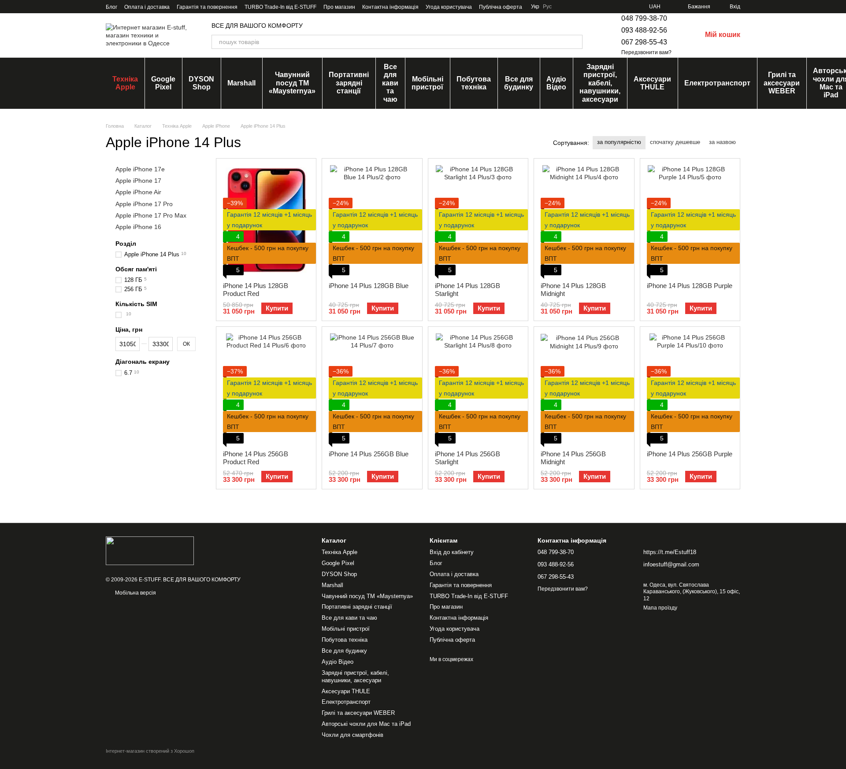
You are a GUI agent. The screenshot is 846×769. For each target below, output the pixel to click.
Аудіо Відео (556, 83)
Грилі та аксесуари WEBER (782, 83)
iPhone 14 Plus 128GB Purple (689, 285)
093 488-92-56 (644, 30)
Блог (111, 7)
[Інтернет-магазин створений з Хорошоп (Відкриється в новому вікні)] (150, 758)
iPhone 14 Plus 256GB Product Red (255, 458)
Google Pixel (163, 83)
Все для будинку (518, 83)
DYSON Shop (201, 83)
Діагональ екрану (142, 361)
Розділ (125, 243)
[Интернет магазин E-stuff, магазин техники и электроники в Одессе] (150, 550)
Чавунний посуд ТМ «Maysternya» (292, 83)
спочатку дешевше (675, 142)
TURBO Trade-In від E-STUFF (280, 7)
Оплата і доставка (147, 7)
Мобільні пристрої (427, 83)
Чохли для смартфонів (352, 735)
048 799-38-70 (644, 18)
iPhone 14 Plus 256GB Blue (368, 454)
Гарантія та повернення (207, 7)
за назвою (722, 142)
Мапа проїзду (660, 608)
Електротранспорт (717, 83)
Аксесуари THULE (652, 83)
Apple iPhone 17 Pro (144, 203)
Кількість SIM (136, 303)
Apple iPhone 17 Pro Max (150, 214)
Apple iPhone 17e (140, 169)
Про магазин (339, 7)
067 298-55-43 (644, 42)
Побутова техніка (473, 83)
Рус (547, 6)
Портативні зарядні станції (349, 83)
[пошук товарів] (575, 42)
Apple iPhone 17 (138, 180)
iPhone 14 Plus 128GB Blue (368, 285)
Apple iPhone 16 (138, 226)
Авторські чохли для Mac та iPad (366, 724)
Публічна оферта (500, 7)
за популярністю (619, 142)
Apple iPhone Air (138, 192)
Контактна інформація (390, 7)
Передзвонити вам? (646, 52)
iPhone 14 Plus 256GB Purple (689, 454)
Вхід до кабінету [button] (452, 552)
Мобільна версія (135, 593)
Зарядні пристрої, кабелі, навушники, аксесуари (599, 83)
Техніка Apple (125, 83)
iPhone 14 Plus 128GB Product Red (255, 289)
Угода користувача (449, 7)
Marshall (241, 83)
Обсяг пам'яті (136, 269)
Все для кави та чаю (390, 83)
